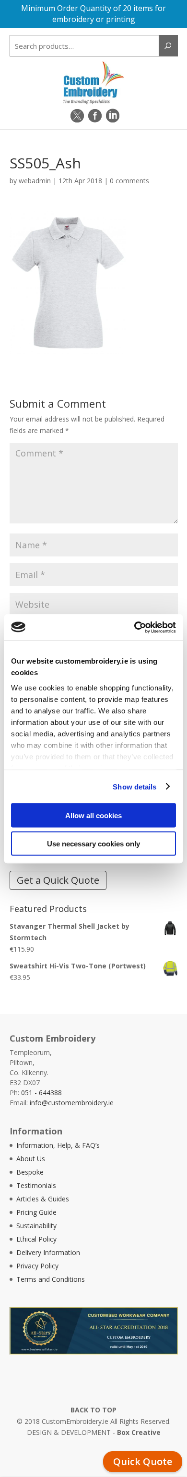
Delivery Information (48, 1252)
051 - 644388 (41, 1092)
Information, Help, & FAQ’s (58, 1145)
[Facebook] (95, 115)
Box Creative (139, 1432)
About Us (30, 1158)
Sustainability (36, 1225)
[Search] (168, 45)
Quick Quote (142, 1461)
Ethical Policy (36, 1239)
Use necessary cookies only (93, 843)
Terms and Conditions (50, 1279)
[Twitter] (77, 115)
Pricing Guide (36, 1212)
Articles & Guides (42, 1198)
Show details (134, 786)
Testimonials (36, 1185)
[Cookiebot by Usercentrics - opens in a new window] (134, 627)
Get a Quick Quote (58, 880)
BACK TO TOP (93, 1409)
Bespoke (30, 1172)
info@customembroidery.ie (72, 1102)
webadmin (35, 180)
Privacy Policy (37, 1265)
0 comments (129, 180)
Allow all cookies (93, 815)
